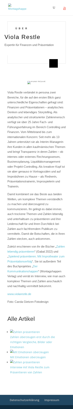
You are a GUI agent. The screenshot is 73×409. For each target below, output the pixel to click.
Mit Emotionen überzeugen (28, 357)
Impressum (51, 400)
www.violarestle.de (19, 294)
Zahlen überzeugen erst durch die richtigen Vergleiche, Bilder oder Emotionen (32, 342)
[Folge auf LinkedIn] (53, 63)
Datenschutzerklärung (24, 400)
